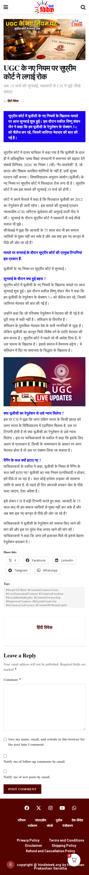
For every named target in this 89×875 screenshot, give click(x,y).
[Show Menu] (6, 7)
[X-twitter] (38, 808)
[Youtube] (62, 808)
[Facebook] (27, 808)
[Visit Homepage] (44, 7)
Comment (12, 679)
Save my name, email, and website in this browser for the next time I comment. (46, 742)
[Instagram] (50, 808)
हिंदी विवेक (13, 100)
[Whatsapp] (74, 808)
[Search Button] (83, 7)
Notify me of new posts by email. (27, 776)
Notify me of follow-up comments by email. (35, 761)
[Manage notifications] (10, 864)
